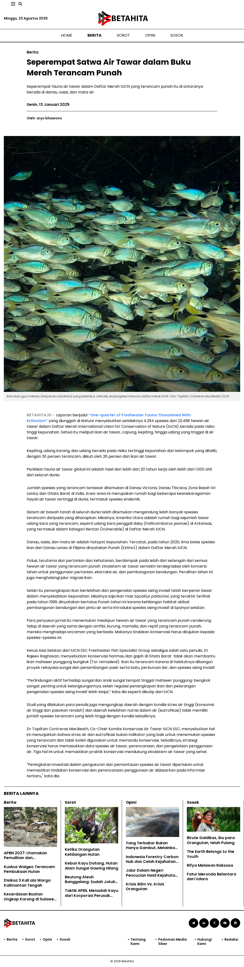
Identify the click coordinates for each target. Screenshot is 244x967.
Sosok (176, 35)
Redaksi (231, 939)
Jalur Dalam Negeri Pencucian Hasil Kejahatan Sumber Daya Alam (152, 875)
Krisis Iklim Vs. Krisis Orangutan (145, 886)
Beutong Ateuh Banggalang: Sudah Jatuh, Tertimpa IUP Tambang (90, 882)
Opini (150, 35)
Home (66, 35)
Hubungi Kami (204, 941)
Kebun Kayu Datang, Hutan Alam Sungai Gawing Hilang (91, 865)
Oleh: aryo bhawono (44, 118)
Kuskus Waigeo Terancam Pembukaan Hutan (29, 869)
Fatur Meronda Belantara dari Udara (211, 876)
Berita (94, 35)
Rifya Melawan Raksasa (210, 865)
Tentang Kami (138, 941)
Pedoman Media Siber (172, 941)
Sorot (123, 35)
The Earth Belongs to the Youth (210, 854)
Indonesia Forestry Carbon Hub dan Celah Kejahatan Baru (152, 862)
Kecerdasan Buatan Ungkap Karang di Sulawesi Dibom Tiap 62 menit (30, 899)
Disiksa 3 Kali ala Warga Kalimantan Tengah (27, 883)
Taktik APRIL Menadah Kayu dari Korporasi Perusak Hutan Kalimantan (91, 895)
